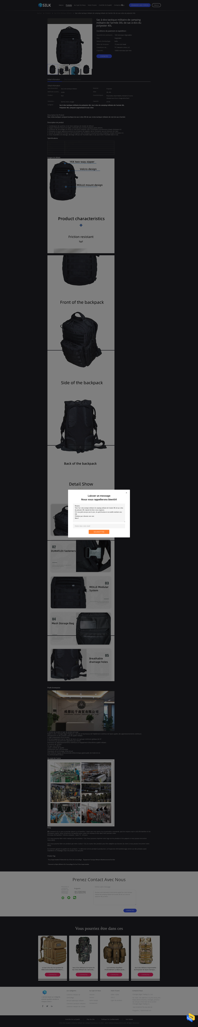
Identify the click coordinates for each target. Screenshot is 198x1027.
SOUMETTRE (99, 532)
